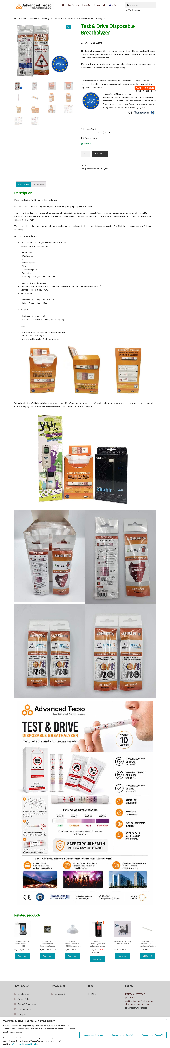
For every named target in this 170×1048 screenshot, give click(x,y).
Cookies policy (24, 1009)
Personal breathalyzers (64, 18)
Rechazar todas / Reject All (122, 1035)
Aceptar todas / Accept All (152, 1035)
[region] (85, 1032)
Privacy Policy (24, 999)
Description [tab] (23, 184)
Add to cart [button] (22, 956)
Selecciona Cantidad (90, 129)
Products (86, 5)
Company (22, 1014)
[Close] (167, 1019)
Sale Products (73, 5)
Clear (107, 132)
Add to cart (100, 153)
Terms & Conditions (27, 1004)
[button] (68, 27)
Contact (97, 5)
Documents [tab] (38, 184)
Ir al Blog (92, 994)
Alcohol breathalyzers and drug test (38, 18)
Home (20, 18)
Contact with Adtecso (137, 1007)
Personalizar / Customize (93, 1035)
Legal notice (23, 993)
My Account (60, 993)
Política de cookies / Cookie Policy (24, 1044)
